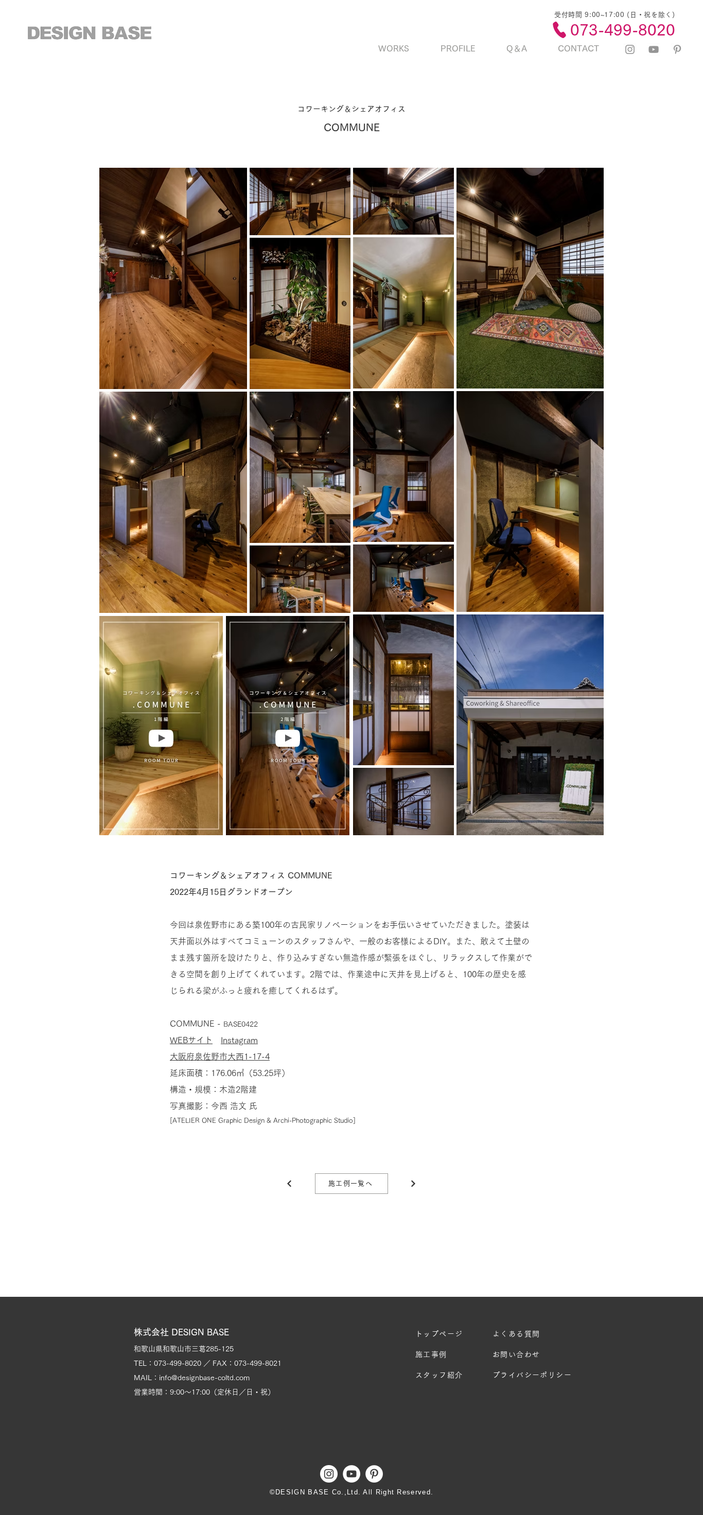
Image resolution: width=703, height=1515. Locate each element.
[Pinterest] (677, 49)
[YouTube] (653, 49)
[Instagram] (630, 49)
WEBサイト (191, 1040)
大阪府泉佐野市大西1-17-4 (220, 1056)
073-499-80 (173, 1363)
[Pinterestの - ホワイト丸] (374, 1474)
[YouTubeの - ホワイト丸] (351, 1474)
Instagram (239, 1040)
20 (197, 1363)
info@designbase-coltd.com (204, 1377)
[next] (289, 1183)
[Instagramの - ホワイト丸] (329, 1474)
